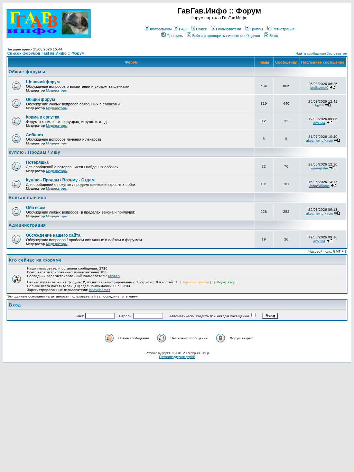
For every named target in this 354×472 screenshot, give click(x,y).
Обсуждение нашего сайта (53, 235)
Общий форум (40, 99)
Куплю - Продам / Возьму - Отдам (60, 180)
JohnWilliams (319, 186)
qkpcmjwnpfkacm (319, 140)
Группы (256, 29)
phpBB (166, 353)
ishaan (114, 276)
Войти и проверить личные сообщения (226, 36)
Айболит (35, 134)
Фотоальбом (161, 29)
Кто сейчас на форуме (35, 260)
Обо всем (35, 207)
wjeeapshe (319, 168)
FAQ (183, 29)
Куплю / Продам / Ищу (34, 152)
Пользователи (228, 29)
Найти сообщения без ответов (321, 53)
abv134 (319, 123)
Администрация (27, 225)
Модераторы (56, 90)
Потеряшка (37, 162)
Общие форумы (27, 71)
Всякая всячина (27, 197)
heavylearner (99, 290)
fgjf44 (319, 105)
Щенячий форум (43, 81)
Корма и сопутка (42, 117)
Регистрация (283, 29)
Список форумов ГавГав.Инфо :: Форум (45, 53)
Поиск (201, 29)
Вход (273, 36)
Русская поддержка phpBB (177, 357)
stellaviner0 (319, 87)
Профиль (175, 36)
